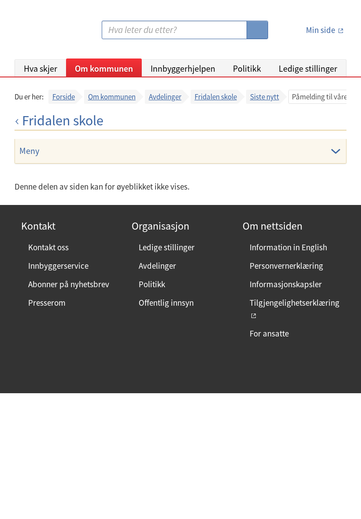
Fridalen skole (216, 97)
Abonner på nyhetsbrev (68, 284)
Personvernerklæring (286, 265)
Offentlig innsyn (166, 302)
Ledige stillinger (308, 68)
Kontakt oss (48, 247)
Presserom (47, 302)
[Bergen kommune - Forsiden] (51, 33)
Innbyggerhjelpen (183, 68)
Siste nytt (264, 97)
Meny (29, 150)
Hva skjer (40, 68)
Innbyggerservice (58, 265)
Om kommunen (104, 68)
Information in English (288, 247)
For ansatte (269, 333)
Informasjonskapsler (286, 284)
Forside (63, 97)
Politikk (247, 68)
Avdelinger (165, 97)
